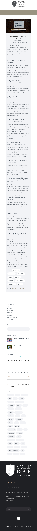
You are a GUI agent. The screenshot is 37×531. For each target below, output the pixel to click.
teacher (10, 447)
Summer (9, 316)
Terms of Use (28, 526)
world (22, 454)
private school (20, 280)
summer (16, 443)
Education (10, 310)
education (11, 273)
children (21, 398)
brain (15, 398)
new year (17, 277)
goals (10, 277)
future (18, 415)
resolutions (11, 284)
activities (10, 395)
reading (19, 429)
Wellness (10, 319)
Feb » (28, 376)
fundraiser (11, 415)
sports (10, 443)
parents (11, 280)
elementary (21, 273)
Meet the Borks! (18, 345)
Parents (9, 312)
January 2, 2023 (17, 41)
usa (22, 450)
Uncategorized (12, 317)
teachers (17, 447)
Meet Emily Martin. (11, 500)
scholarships (11, 436)
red (25, 429)
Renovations (11, 314)
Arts (8, 306)
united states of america (13, 450)
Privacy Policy (19, 528)
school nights (20, 440)
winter (16, 454)
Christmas (11, 402)
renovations (11, 433)
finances (10, 412)
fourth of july (18, 412)
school (19, 284)
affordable (24, 395)
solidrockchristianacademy (18, 42)
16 (9, 370)
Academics (10, 303)
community (16, 270)
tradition (24, 447)
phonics (17, 426)
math (16, 422)
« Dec (8, 376)
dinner (25, 405)
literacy (10, 422)
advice (17, 395)
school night (11, 440)
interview (11, 419)
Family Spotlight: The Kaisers (21, 338)
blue (10, 398)
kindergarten (18, 419)
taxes (23, 443)
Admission (10, 304)
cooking (18, 405)
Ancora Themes (9, 526)
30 (9, 374)
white (10, 454)
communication (20, 402)
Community (11, 308)
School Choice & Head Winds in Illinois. (19, 385)
